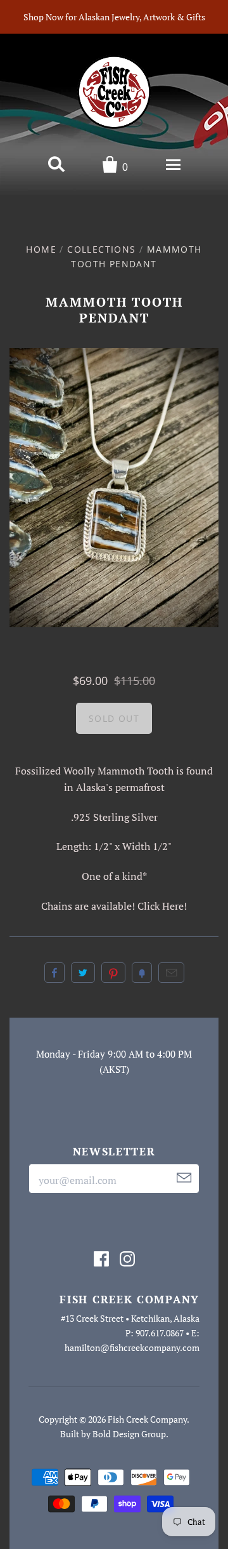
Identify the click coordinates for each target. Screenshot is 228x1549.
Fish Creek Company (147, 1419)
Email (171, 972)
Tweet (83, 972)
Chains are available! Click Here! (114, 906)
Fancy (142, 972)
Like (54, 972)
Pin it (113, 972)
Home (41, 249)
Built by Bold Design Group (113, 1434)
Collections (101, 249)
